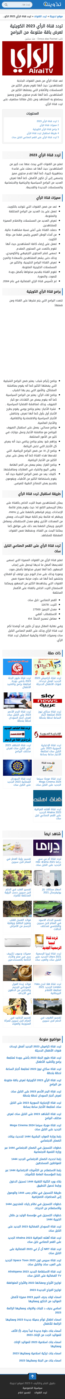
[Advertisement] (32, 343)
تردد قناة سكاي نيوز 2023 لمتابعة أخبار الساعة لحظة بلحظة (33, 1071)
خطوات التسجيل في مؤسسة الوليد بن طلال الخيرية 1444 (35, 1217)
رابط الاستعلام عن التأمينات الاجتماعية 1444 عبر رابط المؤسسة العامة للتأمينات (33, 1172)
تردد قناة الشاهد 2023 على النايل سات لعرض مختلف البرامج (34, 1116)
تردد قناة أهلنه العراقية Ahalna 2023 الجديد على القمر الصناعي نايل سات (34, 1239)
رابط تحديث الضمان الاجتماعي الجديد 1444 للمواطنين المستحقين (36, 1161)
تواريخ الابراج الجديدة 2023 (45, 1290)
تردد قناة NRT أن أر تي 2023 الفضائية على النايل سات (35, 1251)
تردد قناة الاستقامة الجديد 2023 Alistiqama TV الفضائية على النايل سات (34, 1273)
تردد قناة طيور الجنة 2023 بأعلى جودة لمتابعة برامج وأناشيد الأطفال (33, 1059)
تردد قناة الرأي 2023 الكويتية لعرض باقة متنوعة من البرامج (32, 1082)
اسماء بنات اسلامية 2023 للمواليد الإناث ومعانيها (37, 1344)
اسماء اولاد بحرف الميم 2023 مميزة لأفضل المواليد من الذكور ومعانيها (36, 1299)
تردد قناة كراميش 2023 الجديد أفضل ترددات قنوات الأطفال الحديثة (35, 1048)
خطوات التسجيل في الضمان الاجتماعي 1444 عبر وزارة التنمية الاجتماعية (33, 1149)
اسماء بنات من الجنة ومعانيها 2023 (40, 1360)
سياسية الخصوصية (32, 1388)
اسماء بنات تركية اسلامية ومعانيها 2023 (37, 1353)
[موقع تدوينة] (52, 5)
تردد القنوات (40, 1392)
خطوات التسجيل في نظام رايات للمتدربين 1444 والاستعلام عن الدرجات (33, 1206)
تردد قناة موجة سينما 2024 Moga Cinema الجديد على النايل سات (35, 1127)
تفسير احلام (24, 1392)
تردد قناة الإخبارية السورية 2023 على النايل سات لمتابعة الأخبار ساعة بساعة (35, 1104)
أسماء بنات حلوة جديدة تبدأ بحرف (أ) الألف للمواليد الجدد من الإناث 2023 (36, 1333)
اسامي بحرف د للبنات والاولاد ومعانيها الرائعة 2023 (34, 1310)
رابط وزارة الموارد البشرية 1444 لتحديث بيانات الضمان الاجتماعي (34, 1138)
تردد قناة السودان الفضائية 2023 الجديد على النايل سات (34, 1228)
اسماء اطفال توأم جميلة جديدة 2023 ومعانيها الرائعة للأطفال (33, 1321)
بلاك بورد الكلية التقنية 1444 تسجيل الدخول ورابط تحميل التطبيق (35, 1183)
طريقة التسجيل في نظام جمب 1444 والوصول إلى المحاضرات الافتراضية (34, 1194)
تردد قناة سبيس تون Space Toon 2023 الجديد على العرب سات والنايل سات (33, 1262)
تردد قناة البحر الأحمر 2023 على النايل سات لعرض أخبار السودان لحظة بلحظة (36, 1093)
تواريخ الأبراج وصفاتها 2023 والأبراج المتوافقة (33, 1282)
